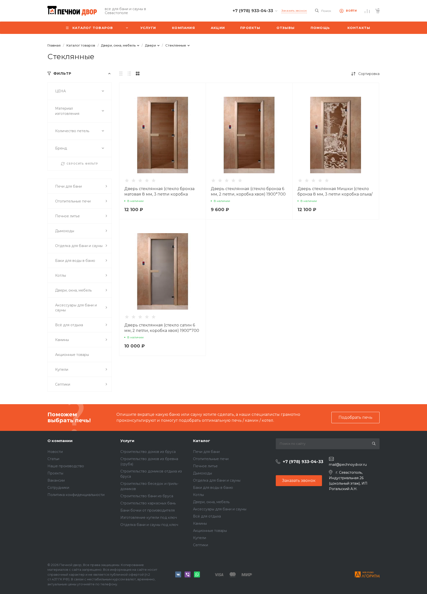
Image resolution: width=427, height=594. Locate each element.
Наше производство (65, 466)
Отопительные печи (211, 459)
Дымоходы (202, 473)
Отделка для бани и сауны (216, 480)
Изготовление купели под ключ (148, 517)
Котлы (198, 495)
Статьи (53, 459)
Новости (55, 451)
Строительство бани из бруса (146, 496)
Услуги (127, 440)
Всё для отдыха (207, 516)
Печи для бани (206, 451)
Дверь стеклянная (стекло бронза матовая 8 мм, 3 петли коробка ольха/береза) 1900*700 (159, 194)
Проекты (55, 473)
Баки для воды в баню (213, 487)
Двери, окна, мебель (211, 502)
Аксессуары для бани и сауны (219, 509)
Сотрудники (58, 487)
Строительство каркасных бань (148, 503)
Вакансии (56, 480)
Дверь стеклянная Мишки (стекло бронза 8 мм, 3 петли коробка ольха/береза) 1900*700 (335, 194)
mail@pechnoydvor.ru (348, 464)
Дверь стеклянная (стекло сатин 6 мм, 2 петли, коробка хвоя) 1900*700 (161, 328)
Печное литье (205, 466)
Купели (199, 538)
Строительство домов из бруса (148, 451)
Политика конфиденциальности (76, 495)
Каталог (201, 440)
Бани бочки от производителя (147, 510)
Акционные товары (210, 530)
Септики (200, 545)
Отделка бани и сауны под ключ (149, 524)
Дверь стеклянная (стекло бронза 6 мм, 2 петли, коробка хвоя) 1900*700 (248, 191)
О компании (60, 440)
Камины (200, 523)
